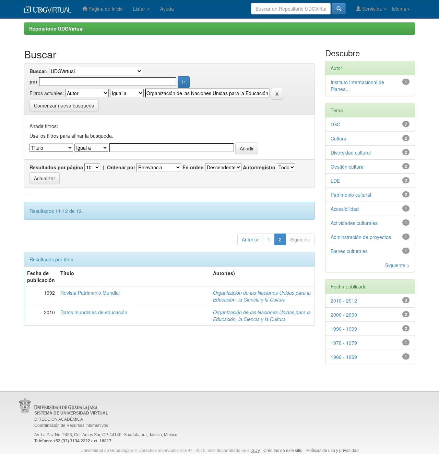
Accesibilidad (345, 208)
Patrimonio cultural (351, 194)
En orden (193, 167)
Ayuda (167, 8)
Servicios (372, 8)
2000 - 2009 (344, 314)
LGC (335, 124)
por (33, 81)
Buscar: (38, 71)
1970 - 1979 (344, 342)
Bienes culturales (349, 251)
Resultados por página (56, 167)
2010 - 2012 (344, 300)
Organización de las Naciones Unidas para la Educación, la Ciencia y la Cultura (262, 296)
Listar (139, 8)
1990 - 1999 (344, 328)
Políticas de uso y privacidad (332, 450)
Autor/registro (259, 167)
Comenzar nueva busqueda (64, 105)
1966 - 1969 (344, 356)
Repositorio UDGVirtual (56, 28)
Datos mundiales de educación (93, 312)
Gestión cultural (348, 166)
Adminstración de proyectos (361, 237)
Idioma (399, 8)
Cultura (338, 138)
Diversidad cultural (351, 152)
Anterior (250, 239)
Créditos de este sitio (282, 450)
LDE (335, 180)
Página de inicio (105, 8)
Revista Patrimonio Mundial (90, 292)
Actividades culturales (354, 222)
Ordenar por (121, 167)
